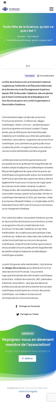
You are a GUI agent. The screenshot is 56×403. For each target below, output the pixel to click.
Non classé (33, 36)
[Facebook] (5, 2)
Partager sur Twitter (29, 314)
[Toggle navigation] (51, 9)
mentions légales (28, 391)
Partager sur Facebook (29, 306)
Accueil (21, 36)
